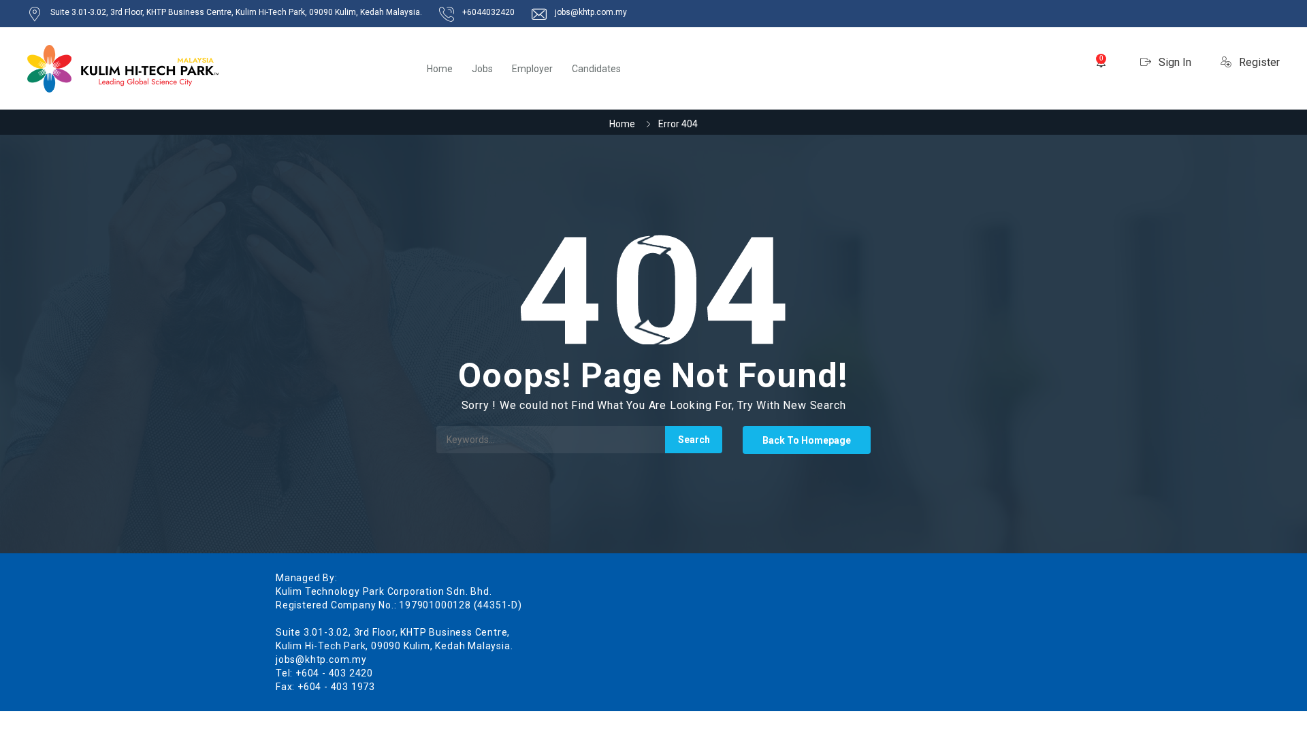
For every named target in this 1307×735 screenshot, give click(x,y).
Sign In (1173, 62)
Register (1258, 62)
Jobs (482, 68)
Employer (532, 68)
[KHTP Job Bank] (123, 69)
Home (440, 68)
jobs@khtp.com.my (591, 12)
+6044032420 (488, 12)
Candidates (596, 68)
